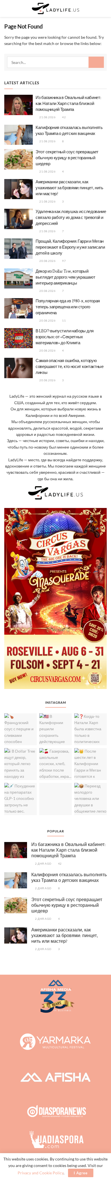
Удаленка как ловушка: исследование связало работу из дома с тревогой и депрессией (71, 217)
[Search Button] (104, 8)
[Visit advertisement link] (55, 598)
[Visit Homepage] (55, 8)
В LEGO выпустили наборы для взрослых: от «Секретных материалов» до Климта (65, 337)
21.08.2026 (47, 117)
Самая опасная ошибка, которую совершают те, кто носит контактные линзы (70, 366)
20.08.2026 (47, 260)
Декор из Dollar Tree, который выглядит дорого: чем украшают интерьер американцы (65, 277)
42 (63, 117)
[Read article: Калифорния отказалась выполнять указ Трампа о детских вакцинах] (18, 135)
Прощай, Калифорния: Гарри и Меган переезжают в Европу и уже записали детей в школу (70, 247)
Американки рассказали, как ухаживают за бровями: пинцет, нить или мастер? (69, 188)
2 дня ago (43, 863)
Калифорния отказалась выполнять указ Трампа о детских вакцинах (69, 878)
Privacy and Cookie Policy (40, 1172)
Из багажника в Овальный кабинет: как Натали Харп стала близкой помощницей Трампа (68, 103)
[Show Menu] (6, 8)
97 (63, 260)
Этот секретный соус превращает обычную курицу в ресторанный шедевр (67, 158)
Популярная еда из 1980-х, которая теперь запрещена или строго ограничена (68, 307)
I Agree (81, 1173)
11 (63, 320)
